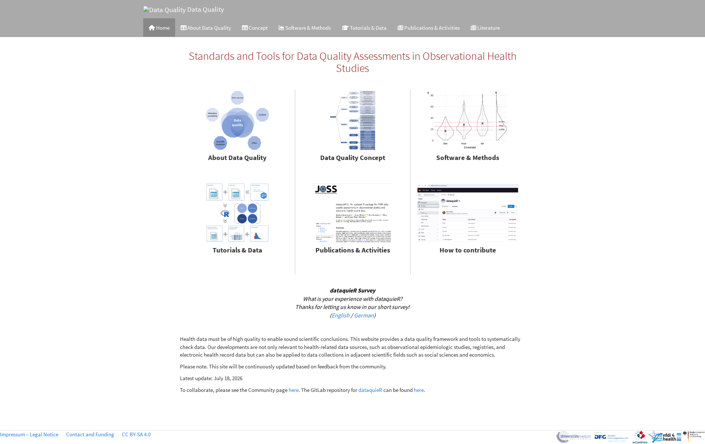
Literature (488, 27)
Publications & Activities (431, 27)
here (294, 389)
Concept (257, 27)
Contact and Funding (90, 434)
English (341, 315)
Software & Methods (307, 27)
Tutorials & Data (368, 27)
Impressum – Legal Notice (29, 434)
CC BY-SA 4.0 (136, 434)
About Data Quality (208, 27)
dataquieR (370, 389)
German (364, 315)
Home (162, 27)
